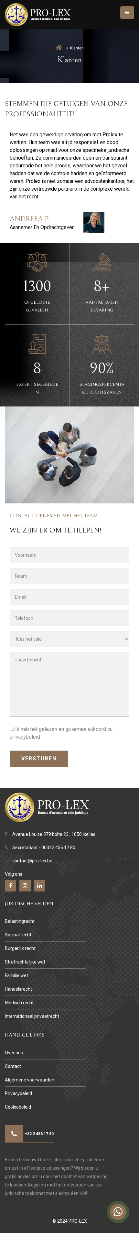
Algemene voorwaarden (29, 1079)
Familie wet (16, 975)
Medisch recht (19, 1002)
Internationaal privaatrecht (32, 1016)
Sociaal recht (18, 934)
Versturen (39, 758)
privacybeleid (25, 737)
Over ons (14, 1052)
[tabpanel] (72, 182)
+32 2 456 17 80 (39, 1134)
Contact (13, 1066)
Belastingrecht (20, 921)
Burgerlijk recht (20, 948)
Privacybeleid (18, 1093)
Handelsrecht (18, 989)
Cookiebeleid (18, 1107)
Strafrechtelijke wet (25, 961)
